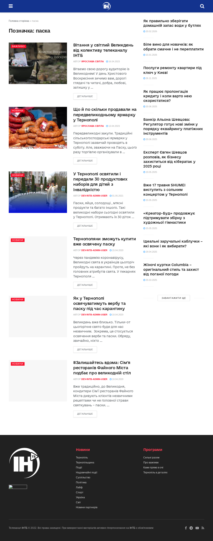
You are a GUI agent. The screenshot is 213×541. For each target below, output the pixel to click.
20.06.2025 (151, 106)
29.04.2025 (151, 251)
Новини (17, 110)
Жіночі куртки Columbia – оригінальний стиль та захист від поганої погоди (171, 269)
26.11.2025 (151, 78)
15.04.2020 (117, 250)
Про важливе (151, 462)
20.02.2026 (151, 31)
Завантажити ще (174, 298)
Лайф (79, 487)
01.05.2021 (117, 195)
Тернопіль (82, 457)
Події (79, 467)
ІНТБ (24, 527)
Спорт (79, 492)
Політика (81, 482)
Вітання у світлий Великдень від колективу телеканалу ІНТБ (103, 50)
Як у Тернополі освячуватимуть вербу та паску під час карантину (99, 303)
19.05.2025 (151, 172)
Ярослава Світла (92, 61)
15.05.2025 (151, 200)
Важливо (18, 46)
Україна (80, 497)
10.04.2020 (117, 314)
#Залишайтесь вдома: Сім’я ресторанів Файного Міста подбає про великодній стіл (102, 367)
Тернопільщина (85, 462)
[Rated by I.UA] (18, 487)
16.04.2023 (114, 61)
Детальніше (85, 96)
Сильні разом (151, 457)
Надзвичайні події (86, 472)
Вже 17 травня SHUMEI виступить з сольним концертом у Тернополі (165, 189)
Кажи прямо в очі (153, 467)
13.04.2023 (114, 126)
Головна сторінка (19, 21)
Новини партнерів (86, 507)
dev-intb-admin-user (94, 195)
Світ (78, 502)
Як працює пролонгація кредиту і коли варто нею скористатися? (167, 96)
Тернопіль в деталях (155, 472)
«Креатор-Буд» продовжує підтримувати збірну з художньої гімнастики (169, 218)
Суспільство (83, 477)
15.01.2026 (151, 55)
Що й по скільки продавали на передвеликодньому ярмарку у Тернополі (105, 114)
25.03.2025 (151, 280)
